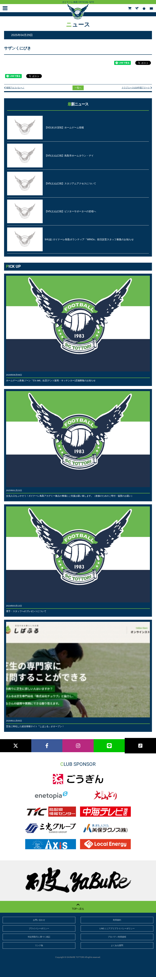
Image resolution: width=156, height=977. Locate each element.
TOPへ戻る (78, 908)
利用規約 (117, 920)
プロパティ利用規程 (117, 937)
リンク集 (39, 945)
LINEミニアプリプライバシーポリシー (117, 928)
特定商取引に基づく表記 (39, 937)
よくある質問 (117, 945)
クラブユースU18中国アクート (136, 87)
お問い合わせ (39, 920)
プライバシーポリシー (39, 928)
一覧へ (78, 87)
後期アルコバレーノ (15, 87)
